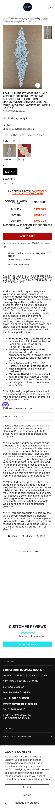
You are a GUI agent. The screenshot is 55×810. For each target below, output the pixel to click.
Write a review (27, 644)
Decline (26, 795)
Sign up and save (11, 745)
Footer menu (9, 662)
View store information (18, 264)
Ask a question (13, 416)
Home (5, 18)
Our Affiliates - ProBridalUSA (17, 736)
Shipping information (17, 408)
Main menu (8, 729)
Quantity (9, 179)
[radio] (10, 153)
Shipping (7, 129)
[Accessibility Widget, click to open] (5, 405)
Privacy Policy (42, 779)
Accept (27, 787)
